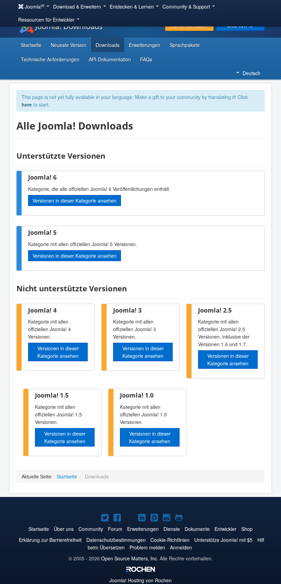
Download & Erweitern (77, 6)
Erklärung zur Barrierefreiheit (50, 539)
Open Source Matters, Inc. (129, 558)
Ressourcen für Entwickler (47, 19)
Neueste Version (68, 44)
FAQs (146, 59)
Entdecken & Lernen (132, 6)
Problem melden (147, 547)
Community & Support (186, 6)
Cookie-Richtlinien (170, 539)
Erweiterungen (144, 44)
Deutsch (251, 73)
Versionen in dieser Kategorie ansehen (75, 200)
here (27, 104)
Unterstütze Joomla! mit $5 (223, 539)
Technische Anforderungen (50, 59)
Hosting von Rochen (140, 580)
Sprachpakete (185, 44)
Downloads (108, 44)
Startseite (31, 44)
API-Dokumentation (110, 59)
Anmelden (181, 547)
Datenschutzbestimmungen (116, 539)
